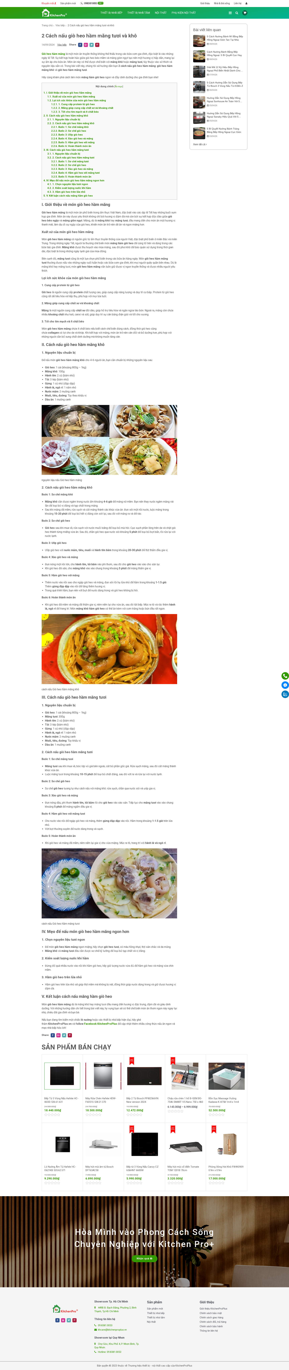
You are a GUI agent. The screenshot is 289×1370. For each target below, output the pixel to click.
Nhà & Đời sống (222, 3)
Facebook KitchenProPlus (100, 1023)
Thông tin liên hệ (209, 1330)
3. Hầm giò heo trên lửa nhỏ (66, 191)
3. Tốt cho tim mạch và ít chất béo (75, 111)
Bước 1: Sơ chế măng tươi (70, 161)
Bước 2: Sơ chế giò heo (68, 130)
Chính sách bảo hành (211, 1326)
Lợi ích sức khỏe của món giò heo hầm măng (76, 100)
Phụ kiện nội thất (184, 12)
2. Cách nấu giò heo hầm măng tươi (70, 157)
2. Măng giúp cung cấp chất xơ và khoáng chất (82, 107)
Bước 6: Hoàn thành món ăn (71, 146)
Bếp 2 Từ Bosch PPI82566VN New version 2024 (142, 1100)
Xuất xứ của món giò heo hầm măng (71, 96)
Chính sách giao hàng (211, 1317)
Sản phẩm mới (68, 3)
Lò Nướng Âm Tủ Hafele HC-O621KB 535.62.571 (60, 1168)
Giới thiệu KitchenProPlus (213, 1308)
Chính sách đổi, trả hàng (213, 1321)
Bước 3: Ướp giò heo (67, 134)
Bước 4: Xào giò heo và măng (72, 138)
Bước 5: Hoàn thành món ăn (71, 176)
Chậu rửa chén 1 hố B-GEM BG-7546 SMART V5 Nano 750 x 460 (185, 1100)
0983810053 (93, 3)
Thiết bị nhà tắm (138, 12)
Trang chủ (47, 25)
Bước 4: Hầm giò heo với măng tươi (75, 172)
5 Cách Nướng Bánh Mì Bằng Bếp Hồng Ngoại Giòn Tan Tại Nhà (225, 38)
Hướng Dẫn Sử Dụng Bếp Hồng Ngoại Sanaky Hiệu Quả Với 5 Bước (223, 115)
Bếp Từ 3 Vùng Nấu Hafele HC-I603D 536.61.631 (61, 1100)
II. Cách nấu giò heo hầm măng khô (65, 115)
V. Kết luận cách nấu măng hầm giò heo (68, 195)
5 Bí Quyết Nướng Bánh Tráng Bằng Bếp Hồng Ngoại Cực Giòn (224, 130)
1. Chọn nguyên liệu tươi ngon (67, 184)
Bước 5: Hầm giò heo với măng (72, 142)
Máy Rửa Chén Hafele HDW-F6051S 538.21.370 (100, 1100)
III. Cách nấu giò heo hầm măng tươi (66, 149)
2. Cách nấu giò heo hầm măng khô (70, 123)
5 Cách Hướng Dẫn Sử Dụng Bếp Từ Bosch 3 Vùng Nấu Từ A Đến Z (225, 84)
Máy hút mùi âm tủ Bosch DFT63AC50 (99, 1168)
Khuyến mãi (48, 3)
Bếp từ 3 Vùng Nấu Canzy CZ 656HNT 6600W (142, 1168)
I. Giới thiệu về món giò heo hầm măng (67, 92)
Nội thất (161, 12)
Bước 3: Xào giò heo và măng (72, 168)
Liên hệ (237, 3)
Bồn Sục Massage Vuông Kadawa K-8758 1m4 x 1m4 (224, 1100)
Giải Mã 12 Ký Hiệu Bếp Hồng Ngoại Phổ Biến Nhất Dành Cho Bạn (223, 69)
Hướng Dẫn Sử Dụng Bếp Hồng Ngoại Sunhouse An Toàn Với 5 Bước (223, 100)
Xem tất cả (199, 144)
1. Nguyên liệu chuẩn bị (63, 119)
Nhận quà (143, 1258)
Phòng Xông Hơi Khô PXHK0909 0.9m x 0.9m (226, 1168)
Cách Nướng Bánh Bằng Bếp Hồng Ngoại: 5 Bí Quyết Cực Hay (224, 53)
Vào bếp (60, 25)
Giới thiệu (205, 3)
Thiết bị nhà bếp (111, 12)
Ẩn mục (118, 86)
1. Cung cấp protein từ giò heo (73, 104)
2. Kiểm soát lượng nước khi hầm (69, 188)
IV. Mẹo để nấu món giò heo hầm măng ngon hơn (73, 180)
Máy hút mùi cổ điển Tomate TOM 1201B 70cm (183, 1168)
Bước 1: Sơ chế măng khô (70, 127)
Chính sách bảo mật (211, 1313)
